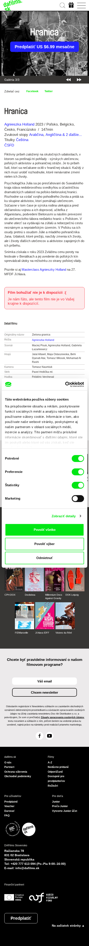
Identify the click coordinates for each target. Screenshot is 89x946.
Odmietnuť (44, 558)
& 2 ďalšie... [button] (72, 135)
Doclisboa (30, 594)
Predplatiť (21, 918)
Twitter (48, 91)
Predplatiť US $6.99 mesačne (44, 46)
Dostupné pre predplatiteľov (56, 779)
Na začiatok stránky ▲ (68, 925)
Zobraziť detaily (64, 516)
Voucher (9, 806)
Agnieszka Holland (19, 124)
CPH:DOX (10, 594)
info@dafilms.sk (27, 868)
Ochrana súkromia (15, 771)
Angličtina (53, 135)
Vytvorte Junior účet (64, 810)
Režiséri (53, 785)
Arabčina (36, 135)
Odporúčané (55, 771)
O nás (7, 762)
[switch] (78, 471)
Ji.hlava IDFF (42, 632)
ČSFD (9, 145)
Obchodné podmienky (17, 776)
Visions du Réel (64, 632)
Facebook (32, 91)
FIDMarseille (21, 632)
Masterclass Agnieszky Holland (44, 269)
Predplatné (11, 801)
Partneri (9, 767)
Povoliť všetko (45, 529)
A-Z (50, 762)
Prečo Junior (60, 806)
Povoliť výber (44, 544)
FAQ (7, 815)
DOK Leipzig (72, 594)
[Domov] (13, 5)
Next (79, 79)
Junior (56, 801)
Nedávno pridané (58, 767)
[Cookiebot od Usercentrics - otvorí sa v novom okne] (65, 384)
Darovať (9, 810)
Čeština (22, 140)
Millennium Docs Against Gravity (53, 596)
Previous (68, 79)
